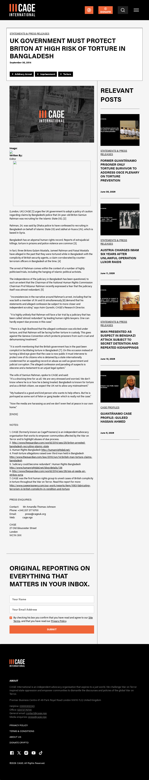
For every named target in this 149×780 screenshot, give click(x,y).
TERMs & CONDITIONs (22, 731)
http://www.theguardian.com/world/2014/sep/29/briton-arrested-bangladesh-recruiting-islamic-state (47, 444)
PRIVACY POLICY (19, 725)
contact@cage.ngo (36, 713)
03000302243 (27, 706)
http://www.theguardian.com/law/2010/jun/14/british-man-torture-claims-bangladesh (51, 458)
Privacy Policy (58, 621)
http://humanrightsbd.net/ (55, 449)
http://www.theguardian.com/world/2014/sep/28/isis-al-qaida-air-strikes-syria (48, 472)
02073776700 (24, 709)
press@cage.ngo (37, 717)
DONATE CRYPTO (19, 742)
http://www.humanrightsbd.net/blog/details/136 (36, 467)
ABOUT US (15, 736)
